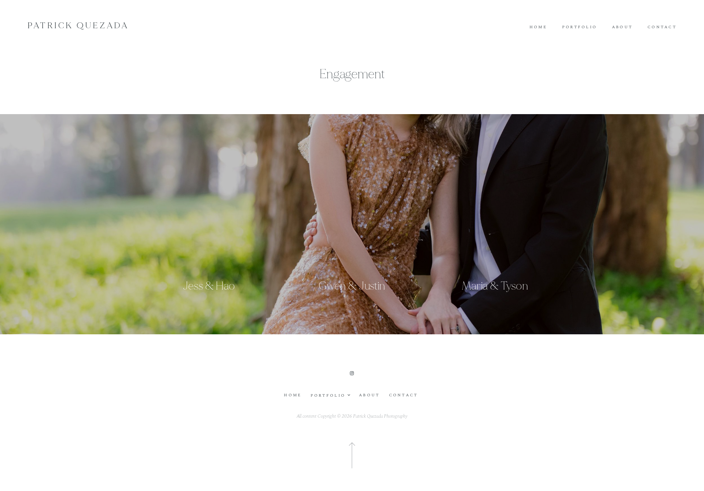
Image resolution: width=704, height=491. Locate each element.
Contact (662, 27)
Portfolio (579, 27)
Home (538, 27)
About (622, 27)
